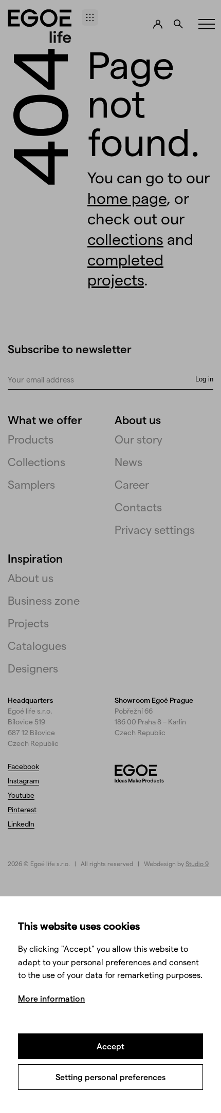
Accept (110, 1046)
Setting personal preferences (110, 1077)
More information (51, 998)
